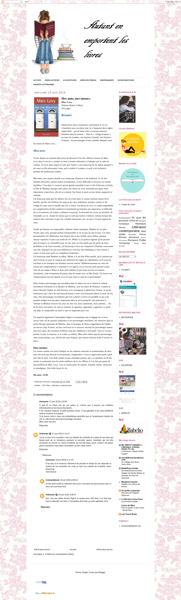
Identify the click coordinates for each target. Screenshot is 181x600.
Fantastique (124, 224)
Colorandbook (52, 480)
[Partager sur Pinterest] (86, 382)
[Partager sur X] (81, 382)
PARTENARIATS (107, 80)
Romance (133, 240)
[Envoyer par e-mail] (77, 382)
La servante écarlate (129, 501)
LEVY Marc (46, 385)
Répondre (43, 425)
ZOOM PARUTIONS (126, 80)
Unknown (43, 434)
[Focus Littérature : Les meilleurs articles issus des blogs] (45, 594)
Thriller (142, 240)
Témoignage (124, 243)
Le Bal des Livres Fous (132, 499)
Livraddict (125, 270)
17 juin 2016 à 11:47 (61, 434)
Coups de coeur (128, 204)
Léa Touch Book (129, 514)
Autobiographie (125, 218)
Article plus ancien (104, 549)
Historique (140, 223)
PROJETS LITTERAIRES (43, 84)
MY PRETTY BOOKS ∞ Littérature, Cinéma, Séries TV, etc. (131, 447)
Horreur (122, 227)
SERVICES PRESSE (88, 80)
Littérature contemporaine (61, 385)
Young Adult (140, 243)
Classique (142, 221)
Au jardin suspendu (130, 491)
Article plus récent (42, 549)
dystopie (122, 246)
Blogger (102, 572)
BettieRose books (129, 468)
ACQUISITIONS (69, 80)
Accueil (73, 549)
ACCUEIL (37, 80)
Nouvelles (132, 234)
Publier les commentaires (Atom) (59, 554)
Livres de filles (128, 505)
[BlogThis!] (79, 382)
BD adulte (136, 218)
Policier (142, 234)
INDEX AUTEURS (52, 80)
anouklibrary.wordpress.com (132, 459)
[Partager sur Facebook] (84, 382)
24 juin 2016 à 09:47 (67, 495)
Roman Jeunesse (129, 237)
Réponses (46, 455)
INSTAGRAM (127, 317)
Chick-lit (133, 220)
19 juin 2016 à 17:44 (64, 460)
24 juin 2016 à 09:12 (69, 480)
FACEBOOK (126, 365)
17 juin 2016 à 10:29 (58, 401)
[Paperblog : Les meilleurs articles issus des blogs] (41, 584)
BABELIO (125, 413)
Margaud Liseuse (129, 482)
